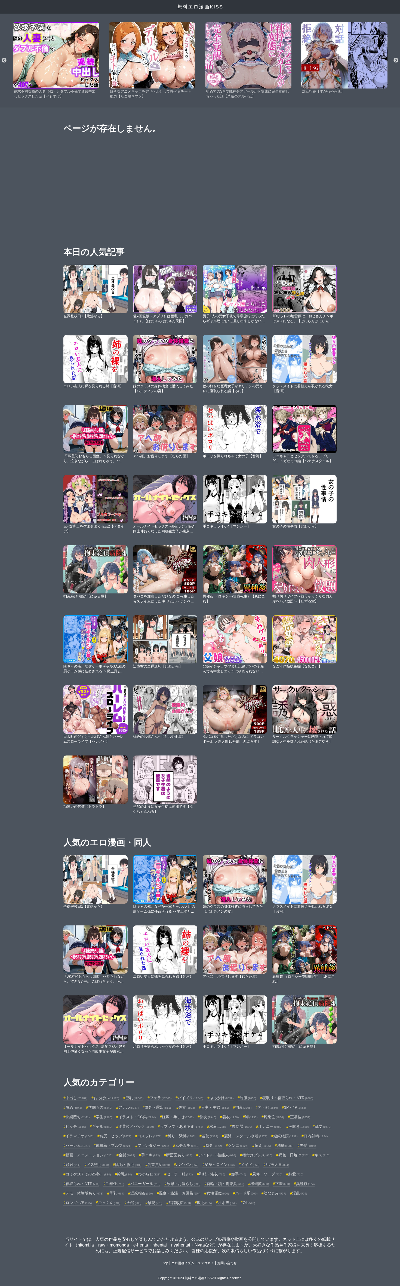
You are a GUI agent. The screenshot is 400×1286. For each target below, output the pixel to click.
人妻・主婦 (215, 1107)
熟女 (208, 1117)
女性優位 (218, 1193)
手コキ (150, 1155)
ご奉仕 (115, 1183)
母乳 (116, 1193)
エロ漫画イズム (182, 1263)
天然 (134, 1202)
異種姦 (305, 1183)
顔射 (73, 1164)
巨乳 (134, 1098)
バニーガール (145, 1183)
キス (322, 1155)
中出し (76, 1098)
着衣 (230, 1117)
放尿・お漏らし (183, 1183)
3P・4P (295, 1107)
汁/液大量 (277, 1164)
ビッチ (76, 1126)
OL (249, 1202)
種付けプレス (257, 1155)
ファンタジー (153, 1145)
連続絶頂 (285, 1136)
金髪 (127, 1155)
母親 (154, 1202)
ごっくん (109, 1202)
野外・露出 (158, 1107)
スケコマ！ (206, 1263)
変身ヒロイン (220, 1164)
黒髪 (308, 1145)
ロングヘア (79, 1202)
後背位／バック (136, 1126)
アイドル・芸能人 (217, 1155)
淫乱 (299, 1193)
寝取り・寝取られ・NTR (287, 1098)
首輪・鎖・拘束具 (225, 1183)
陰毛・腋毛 (128, 1164)
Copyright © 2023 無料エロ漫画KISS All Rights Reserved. (200, 1278)
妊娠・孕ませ (177, 1117)
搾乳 (124, 1174)
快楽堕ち (78, 1117)
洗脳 (285, 1145)
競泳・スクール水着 (245, 1136)
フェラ (160, 1098)
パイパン (187, 1164)
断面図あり (179, 1155)
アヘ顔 (268, 1107)
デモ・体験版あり (84, 1193)
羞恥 (210, 1136)
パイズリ (190, 1098)
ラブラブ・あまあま (181, 1126)
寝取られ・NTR (82, 1183)
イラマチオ (79, 1136)
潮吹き (298, 1126)
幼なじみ (275, 1193)
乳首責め (158, 1164)
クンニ (238, 1145)
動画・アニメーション (89, 1155)
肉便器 (242, 1126)
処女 (187, 1107)
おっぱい (106, 1098)
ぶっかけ (221, 1098)
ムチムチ (187, 1145)
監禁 (213, 1145)
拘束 (243, 1107)
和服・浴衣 (212, 1174)
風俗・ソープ (267, 1174)
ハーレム (78, 1145)
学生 (104, 1117)
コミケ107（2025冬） (88, 1174)
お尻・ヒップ (115, 1136)
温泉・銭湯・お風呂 (179, 1193)
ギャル (102, 1126)
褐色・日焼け (293, 1155)
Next (396, 60)
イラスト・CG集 (137, 1117)
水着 (217, 1126)
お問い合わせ (227, 1263)
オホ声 (227, 1202)
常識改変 (179, 1202)
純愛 (295, 1174)
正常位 (300, 1117)
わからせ (149, 1174)
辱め (74, 1107)
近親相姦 (141, 1193)
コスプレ (149, 1136)
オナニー (270, 1126)
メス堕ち (98, 1164)
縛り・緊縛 (181, 1136)
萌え (262, 1145)
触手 (238, 1174)
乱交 (323, 1126)
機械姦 (259, 1183)
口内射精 (316, 1136)
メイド (250, 1164)
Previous (4, 60)
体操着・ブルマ (113, 1145)
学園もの (100, 1107)
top (166, 1263)
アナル (128, 1107)
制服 (248, 1098)
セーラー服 (180, 1174)
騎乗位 (274, 1117)
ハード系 (246, 1193)
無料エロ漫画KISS (200, 7)
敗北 (204, 1202)
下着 (282, 1183)
